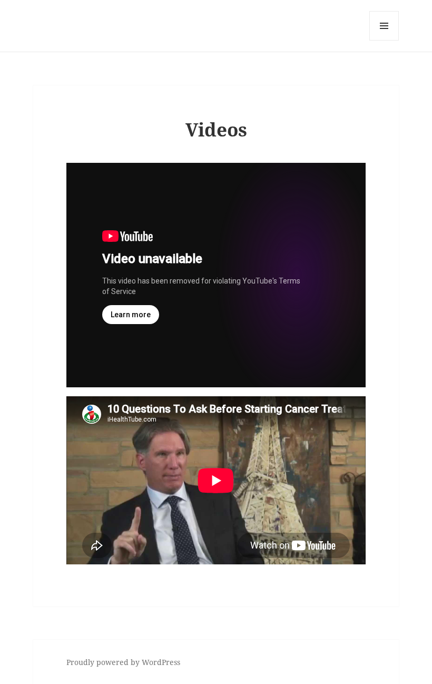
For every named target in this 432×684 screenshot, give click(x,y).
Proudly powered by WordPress (123, 662)
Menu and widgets (384, 40)
